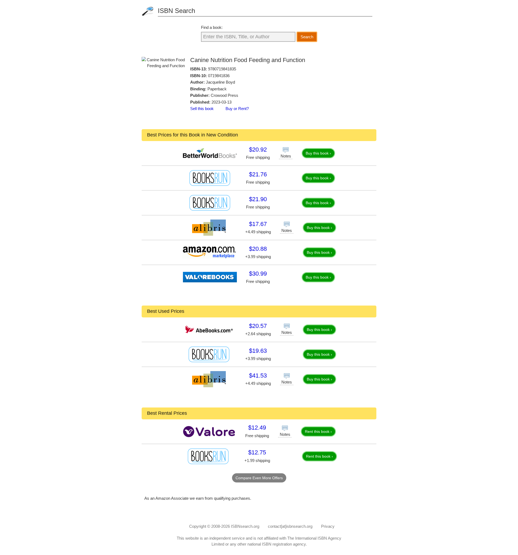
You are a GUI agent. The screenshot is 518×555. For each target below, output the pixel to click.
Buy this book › (318, 153)
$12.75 (257, 452)
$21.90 (258, 199)
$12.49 (257, 427)
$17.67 (258, 224)
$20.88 (258, 248)
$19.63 (258, 350)
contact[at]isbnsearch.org (290, 526)
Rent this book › (318, 431)
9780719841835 (222, 69)
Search (307, 37)
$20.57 (258, 326)
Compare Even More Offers (259, 478)
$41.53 (258, 375)
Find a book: (212, 27)
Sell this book (202, 108)
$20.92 (258, 149)
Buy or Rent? (237, 108)
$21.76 (258, 174)
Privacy (328, 526)
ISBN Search (176, 10)
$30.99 (258, 273)
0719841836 (219, 75)
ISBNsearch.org (245, 526)
